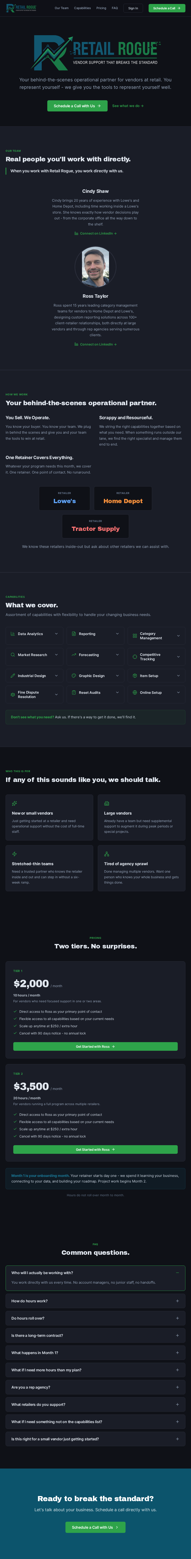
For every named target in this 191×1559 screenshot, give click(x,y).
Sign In (133, 8)
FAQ (115, 8)
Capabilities (82, 8)
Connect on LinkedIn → (98, 233)
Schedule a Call (164, 8)
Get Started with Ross (93, 1046)
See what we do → (128, 106)
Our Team (61, 8)
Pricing (101, 8)
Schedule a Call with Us (74, 106)
